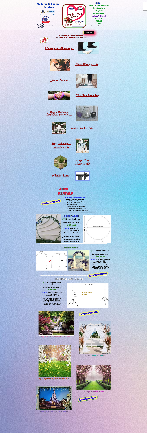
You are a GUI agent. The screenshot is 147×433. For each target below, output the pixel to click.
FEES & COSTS (98, 18)
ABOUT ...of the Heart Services (99, 5)
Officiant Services (99, 13)
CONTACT (99, 21)
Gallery (99, 23)
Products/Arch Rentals (98, 16)
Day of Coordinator (99, 8)
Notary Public (98, 10)
